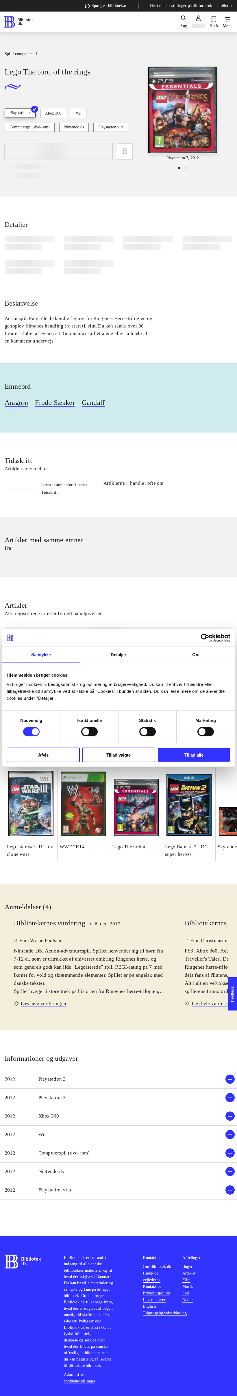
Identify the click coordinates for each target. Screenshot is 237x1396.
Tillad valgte (118, 754)
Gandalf (93, 402)
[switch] (89, 731)
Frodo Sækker (55, 402)
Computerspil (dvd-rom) (30, 127)
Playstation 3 (20, 113)
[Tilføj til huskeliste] (125, 151)
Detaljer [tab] (119, 654)
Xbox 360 (53, 113)
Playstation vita (110, 127)
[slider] (183, 113)
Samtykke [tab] (41, 654)
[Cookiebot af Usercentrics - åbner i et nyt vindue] (205, 638)
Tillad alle (193, 754)
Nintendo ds (74, 127)
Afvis (43, 754)
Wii (79, 113)
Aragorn (16, 402)
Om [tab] (195, 654)
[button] (118, 1079)
